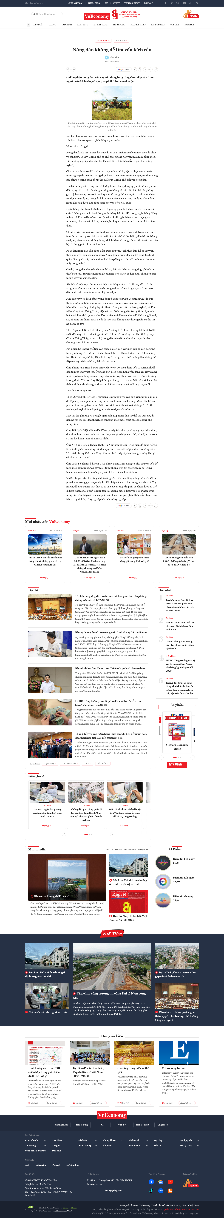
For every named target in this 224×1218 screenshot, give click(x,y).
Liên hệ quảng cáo (112, 1191)
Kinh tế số (82, 25)
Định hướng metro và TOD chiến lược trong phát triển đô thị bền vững (44, 1072)
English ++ (150, 3)
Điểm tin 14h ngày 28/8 (184, 861)
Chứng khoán (75, 3)
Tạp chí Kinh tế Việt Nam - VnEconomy (180, 1209)
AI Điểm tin (177, 849)
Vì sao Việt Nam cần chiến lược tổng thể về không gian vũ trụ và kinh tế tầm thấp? (45, 561)
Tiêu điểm (38, 25)
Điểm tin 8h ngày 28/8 (183, 898)
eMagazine (143, 850)
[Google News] (197, 3)
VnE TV (116, 3)
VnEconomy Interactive (176, 1068)
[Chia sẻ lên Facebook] (135, 69)
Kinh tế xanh (100, 25)
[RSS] (170, 1191)
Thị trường (119, 25)
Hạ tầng (165, 531)
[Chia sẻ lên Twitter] (140, 69)
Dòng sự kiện (112, 1036)
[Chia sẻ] (156, 69)
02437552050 (96, 1184)
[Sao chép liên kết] (150, 69)
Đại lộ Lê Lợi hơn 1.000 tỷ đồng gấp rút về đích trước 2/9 (175, 974)
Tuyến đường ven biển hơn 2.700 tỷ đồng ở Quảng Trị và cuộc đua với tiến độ (179, 561)
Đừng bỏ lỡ (36, 776)
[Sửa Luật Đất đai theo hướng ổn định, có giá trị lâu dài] (47, 956)
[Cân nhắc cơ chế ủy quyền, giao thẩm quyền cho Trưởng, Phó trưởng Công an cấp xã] (177, 996)
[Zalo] (178, 3)
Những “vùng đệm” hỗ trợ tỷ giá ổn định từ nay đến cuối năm (111, 632)
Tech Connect (132, 3)
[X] (172, 3)
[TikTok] (190, 3)
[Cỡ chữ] (74, 69)
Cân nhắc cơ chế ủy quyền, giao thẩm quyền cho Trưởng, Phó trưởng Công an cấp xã (176, 1016)
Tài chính (67, 25)
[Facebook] (165, 3)
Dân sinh (189, 25)
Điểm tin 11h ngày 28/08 (183, 880)
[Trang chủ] (28, 25)
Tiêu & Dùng (94, 3)
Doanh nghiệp (138, 25)
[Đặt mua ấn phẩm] (191, 14)
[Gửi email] (145, 69)
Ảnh (27, 1165)
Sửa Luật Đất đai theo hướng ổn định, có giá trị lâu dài (128, 882)
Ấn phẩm (177, 705)
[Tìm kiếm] (34, 14)
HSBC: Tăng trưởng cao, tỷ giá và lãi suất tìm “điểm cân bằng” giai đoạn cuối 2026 (108, 703)
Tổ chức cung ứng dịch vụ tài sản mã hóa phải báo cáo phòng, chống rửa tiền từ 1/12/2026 (111, 598)
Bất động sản (158, 25)
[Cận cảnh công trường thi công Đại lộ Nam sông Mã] (112, 966)
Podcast (118, 850)
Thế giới (174, 25)
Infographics (130, 850)
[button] (86, 834)
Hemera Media (70, 1208)
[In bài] (68, 69)
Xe (106, 3)
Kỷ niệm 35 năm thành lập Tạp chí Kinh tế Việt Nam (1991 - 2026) (88, 1072)
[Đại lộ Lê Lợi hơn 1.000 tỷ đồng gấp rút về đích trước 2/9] (177, 956)
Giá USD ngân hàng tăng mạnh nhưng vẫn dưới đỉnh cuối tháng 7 (47, 813)
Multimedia (37, 849)
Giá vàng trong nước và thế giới (133, 1070)
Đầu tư (52, 25)
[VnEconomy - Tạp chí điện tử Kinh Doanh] (112, 1115)
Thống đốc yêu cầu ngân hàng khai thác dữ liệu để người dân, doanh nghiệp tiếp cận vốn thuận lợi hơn (111, 736)
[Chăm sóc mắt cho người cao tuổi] (47, 996)
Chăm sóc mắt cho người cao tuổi (47, 1012)
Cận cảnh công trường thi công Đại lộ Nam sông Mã (109, 996)
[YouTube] (184, 3)
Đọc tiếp (34, 590)
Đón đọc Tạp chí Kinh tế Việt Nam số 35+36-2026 (128, 918)
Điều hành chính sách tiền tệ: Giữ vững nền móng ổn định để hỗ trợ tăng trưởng (125, 813)
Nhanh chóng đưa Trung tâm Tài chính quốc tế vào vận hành (110, 668)
